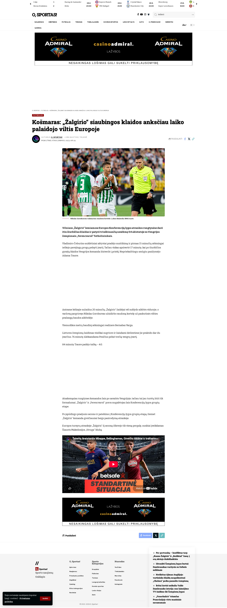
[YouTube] (141, 14)
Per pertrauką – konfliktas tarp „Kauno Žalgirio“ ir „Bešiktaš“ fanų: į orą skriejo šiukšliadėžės (171, 555)
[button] (45, 598)
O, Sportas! (44, 14)
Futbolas (38, 115)
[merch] (148, 14)
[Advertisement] (113, 87)
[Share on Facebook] (185, 139)
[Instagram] (145, 14)
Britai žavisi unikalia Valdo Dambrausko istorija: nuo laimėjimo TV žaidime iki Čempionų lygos (171, 588)
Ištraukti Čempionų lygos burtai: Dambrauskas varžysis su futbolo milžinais (171, 566)
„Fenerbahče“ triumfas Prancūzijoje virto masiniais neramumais (167, 599)
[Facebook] (138, 14)
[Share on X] (189, 139)
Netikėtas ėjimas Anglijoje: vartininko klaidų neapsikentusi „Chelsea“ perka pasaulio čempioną (170, 577)
